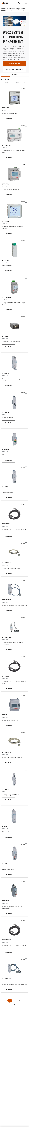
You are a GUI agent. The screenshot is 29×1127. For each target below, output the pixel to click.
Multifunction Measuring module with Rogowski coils (14, 605)
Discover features (14, 63)
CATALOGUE (5, 75)
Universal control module (8, 869)
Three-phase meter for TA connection (10, 189)
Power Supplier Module (7, 492)
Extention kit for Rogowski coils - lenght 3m (12, 757)
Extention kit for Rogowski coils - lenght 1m (12, 568)
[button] (19, 3)
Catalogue (3, 8)
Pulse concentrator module (8, 832)
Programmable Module (7, 265)
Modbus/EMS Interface (7, 418)
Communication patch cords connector (11, 341)
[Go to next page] (14, 1005)
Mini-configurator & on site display (10, 720)
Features (14, 75)
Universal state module (7, 455)
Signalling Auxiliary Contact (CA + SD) (10, 795)
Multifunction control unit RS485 (9, 113)
